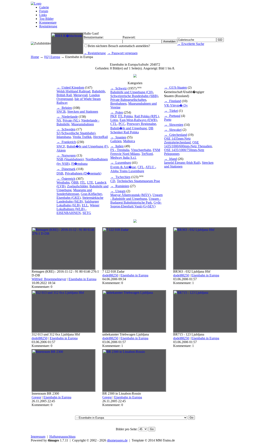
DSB (60, 173)
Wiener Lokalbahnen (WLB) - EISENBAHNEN (78, 209)
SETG (86, 213)
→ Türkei (171, 110)
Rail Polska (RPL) (146, 116)
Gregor (36, 397)
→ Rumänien (119, 186)
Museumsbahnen (82, 124)
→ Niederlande (67, 116)
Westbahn (63, 182)
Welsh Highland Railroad (73, 91)
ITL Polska (125, 116)
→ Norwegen (66, 155)
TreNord (147, 154)
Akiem (61, 150)
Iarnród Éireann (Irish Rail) (182, 162)
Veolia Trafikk (82, 137)
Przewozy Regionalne (141, 124)
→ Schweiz (118, 88)
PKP (113, 116)
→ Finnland (172, 101)
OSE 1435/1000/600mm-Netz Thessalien (188, 144)
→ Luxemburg (120, 162)
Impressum (38, 436)
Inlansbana (64, 137)
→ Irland (170, 159)
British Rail (64, 95)
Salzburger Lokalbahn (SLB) (78, 203)
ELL (85, 205)
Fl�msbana (79, 163)
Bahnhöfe (98, 91)
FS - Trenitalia (119, 150)
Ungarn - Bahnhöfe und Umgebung (136, 196)
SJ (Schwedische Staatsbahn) (76, 133)
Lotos (114, 120)
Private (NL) (71, 120)
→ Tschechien (120, 177)
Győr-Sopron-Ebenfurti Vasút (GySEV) (136, 204)
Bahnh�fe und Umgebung (128, 128)
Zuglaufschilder (77, 186)
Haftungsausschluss (62, 436)
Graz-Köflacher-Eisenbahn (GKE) (80, 195)
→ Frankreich (66, 142)
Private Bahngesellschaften (128, 100)
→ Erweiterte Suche (190, 44)
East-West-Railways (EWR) (138, 120)
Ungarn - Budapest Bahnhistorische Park (135, 200)
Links (43, 15)
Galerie (44, 7)
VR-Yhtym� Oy (176, 105)
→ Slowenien (173, 124)
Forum (43, 11)
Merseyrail (80, 95)
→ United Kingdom (70, 87)
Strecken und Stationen (82, 111)
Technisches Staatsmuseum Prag (138, 181)
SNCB (61, 111)
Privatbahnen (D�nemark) (83, 173)
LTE (90, 182)
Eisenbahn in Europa (82, 279)
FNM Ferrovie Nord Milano (135, 152)
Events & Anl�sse (123, 167)
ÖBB (74, 182)
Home (35, 57)
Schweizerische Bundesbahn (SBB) (134, 96)
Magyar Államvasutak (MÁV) (130, 195)
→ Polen (116, 112)
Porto (167, 119)
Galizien (116, 141)
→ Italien (117, 146)
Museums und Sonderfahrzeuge (74, 192)
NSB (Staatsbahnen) (70, 159)
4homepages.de (117, 440)
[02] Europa (52, 57)
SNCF (61, 146)
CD (112, 181)
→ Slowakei (173, 129)
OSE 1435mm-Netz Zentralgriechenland (177, 140)
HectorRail (100, 137)
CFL (141, 167)
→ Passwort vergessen (122, 53)
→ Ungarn (118, 191)
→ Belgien (64, 108)
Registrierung (48, 26)
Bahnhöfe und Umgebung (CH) (131, 92)
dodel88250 (110, 275)
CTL (113, 124)
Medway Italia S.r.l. (123, 157)
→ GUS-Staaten (175, 87)
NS (59, 120)
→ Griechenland (175, 135)
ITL (82, 182)
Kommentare (48, 22)
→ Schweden (66, 129)
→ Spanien (118, 137)
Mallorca (129, 141)
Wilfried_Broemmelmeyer (49, 279)
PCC (122, 124)
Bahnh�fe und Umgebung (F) (87, 146)
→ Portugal (172, 116)
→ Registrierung (95, 53)
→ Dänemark (66, 169)
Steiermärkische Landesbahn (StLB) (80, 199)
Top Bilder (46, 18)
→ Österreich (66, 178)
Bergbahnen (118, 103)
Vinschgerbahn (141, 150)
